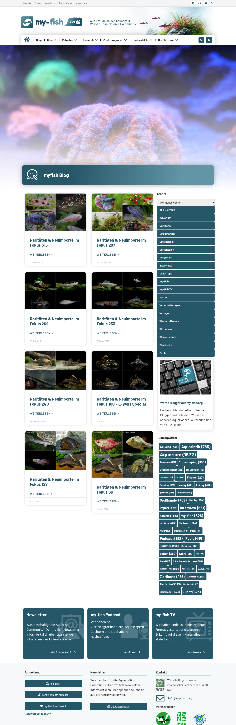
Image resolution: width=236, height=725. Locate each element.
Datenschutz (65, 3)
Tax (200, 553)
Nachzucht (188, 523)
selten (168, 554)
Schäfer (189, 546)
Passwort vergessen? (38, 713)
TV (163, 569)
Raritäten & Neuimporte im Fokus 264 (54, 321)
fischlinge (167, 485)
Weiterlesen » (41, 254)
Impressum (81, 3)
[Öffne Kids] (54, 40)
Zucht (192, 592)
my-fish (192, 515)
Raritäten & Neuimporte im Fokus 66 (121, 489)
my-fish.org (168, 523)
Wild (174, 568)
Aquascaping (192, 462)
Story (186, 553)
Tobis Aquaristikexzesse (188, 561)
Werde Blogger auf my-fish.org (181, 403)
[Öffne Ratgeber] (75, 40)
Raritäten (169, 546)
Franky (185, 485)
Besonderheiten (171, 469)
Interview (192, 508)
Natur (165, 530)
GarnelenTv (184, 492)
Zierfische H (190, 584)
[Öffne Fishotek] (96, 40)
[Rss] (212, 3)
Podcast (171, 538)
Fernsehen (166, 477)
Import (168, 508)
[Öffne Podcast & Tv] (151, 40)
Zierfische (172, 577)
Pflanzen (180, 531)
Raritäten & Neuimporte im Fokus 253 (121, 321)
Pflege (195, 531)
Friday (203, 485)
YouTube (204, 569)
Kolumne (169, 515)
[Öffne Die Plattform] (176, 40)
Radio (194, 538)
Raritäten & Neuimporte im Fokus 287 (121, 242)
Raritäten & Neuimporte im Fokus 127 (54, 482)
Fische (195, 477)
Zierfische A (196, 576)
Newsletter (50, 3)
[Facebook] (193, 3)
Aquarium (178, 454)
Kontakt (27, 3)
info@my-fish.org (180, 698)
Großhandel (173, 500)
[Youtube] (206, 3)
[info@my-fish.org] (160, 698)
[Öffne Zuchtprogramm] (125, 40)
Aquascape (168, 462)
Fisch (180, 477)
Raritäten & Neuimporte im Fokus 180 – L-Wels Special (121, 401)
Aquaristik (195, 446)
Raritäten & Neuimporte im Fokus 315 (54, 242)
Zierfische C (170, 584)
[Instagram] (199, 3)
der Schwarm (195, 469)
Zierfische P (170, 591)
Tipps (165, 561)
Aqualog (169, 447)
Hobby (196, 500)
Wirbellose (188, 569)
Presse (38, 3)
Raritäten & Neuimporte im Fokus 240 (54, 401)
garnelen (167, 492)
